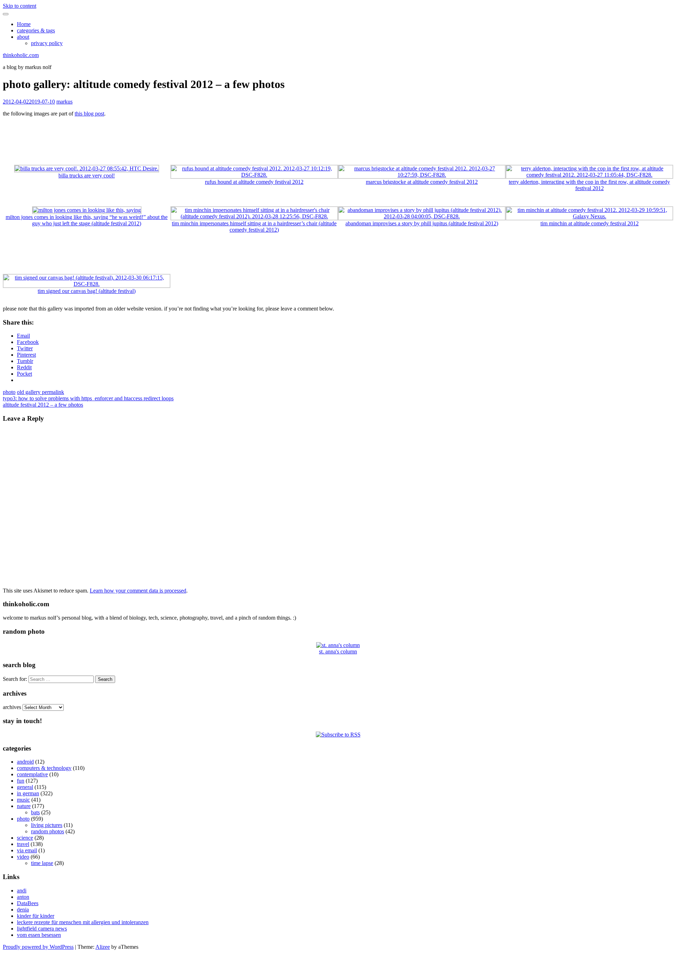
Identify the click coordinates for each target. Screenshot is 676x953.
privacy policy (47, 43)
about (23, 37)
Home (24, 24)
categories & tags (36, 30)
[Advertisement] (338, 138)
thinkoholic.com (21, 55)
